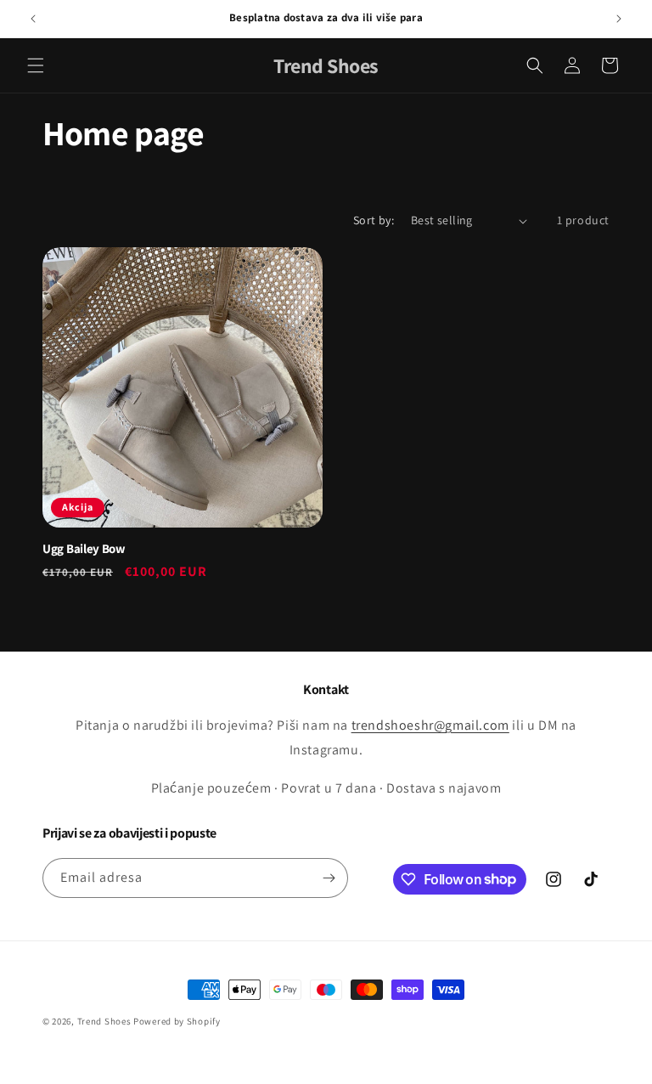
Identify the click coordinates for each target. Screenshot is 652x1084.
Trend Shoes (104, 1021)
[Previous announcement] (33, 18)
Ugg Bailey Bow (84, 549)
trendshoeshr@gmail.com (430, 725)
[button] (35, 65)
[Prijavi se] (328, 878)
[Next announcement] (619, 18)
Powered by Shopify (177, 1021)
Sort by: (373, 220)
